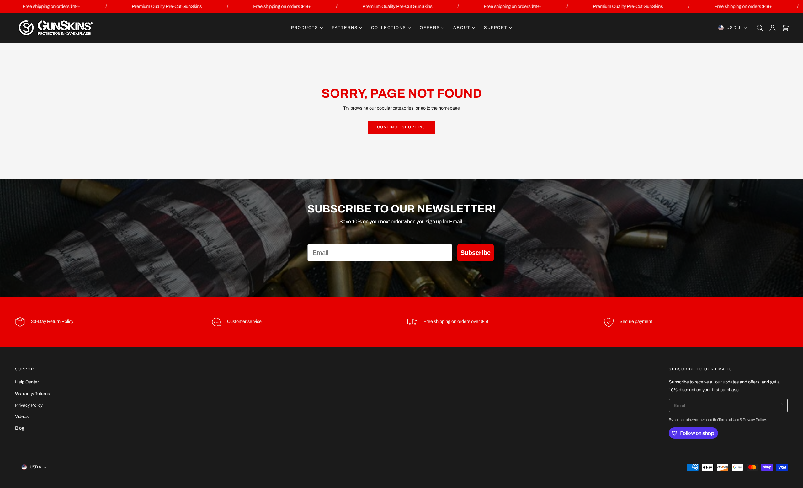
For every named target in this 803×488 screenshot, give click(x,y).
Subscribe (475, 252)
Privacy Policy (29, 405)
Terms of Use (729, 419)
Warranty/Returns (32, 393)
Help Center (27, 381)
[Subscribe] (780, 405)
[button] (759, 28)
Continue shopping (401, 127)
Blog (19, 428)
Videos (22, 416)
